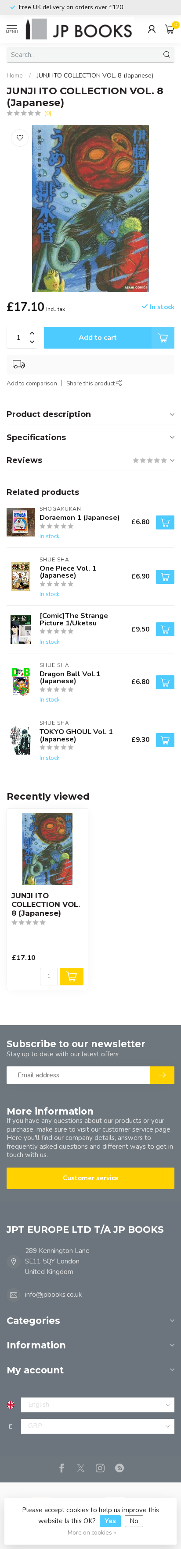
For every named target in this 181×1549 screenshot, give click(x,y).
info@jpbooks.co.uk (53, 1294)
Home (15, 75)
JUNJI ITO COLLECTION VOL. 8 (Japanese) (95, 75)
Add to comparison (32, 383)
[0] (169, 29)
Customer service (91, 1178)
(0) (47, 113)
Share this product (91, 383)
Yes (110, 1521)
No (134, 1521)
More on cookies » (92, 1532)
